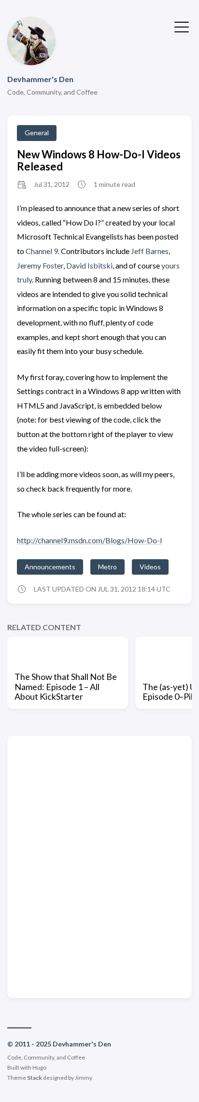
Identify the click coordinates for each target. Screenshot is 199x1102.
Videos (150, 567)
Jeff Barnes (150, 250)
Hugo (39, 1067)
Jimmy (83, 1077)
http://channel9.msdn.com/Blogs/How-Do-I (89, 540)
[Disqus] (99, 866)
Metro (107, 567)
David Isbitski (89, 265)
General (37, 132)
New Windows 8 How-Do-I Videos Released (99, 160)
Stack (34, 1077)
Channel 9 (42, 250)
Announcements (50, 567)
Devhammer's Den (40, 79)
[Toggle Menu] (181, 26)
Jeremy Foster (40, 265)
